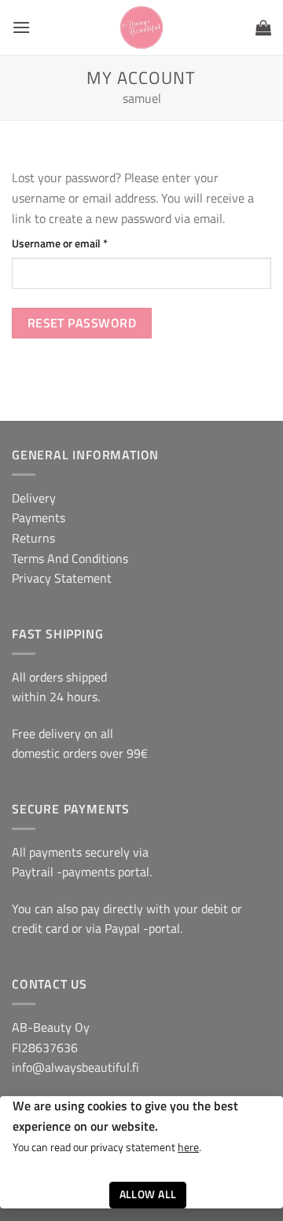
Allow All (148, 1194)
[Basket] (263, 27)
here (188, 1147)
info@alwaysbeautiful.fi (75, 1067)
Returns (33, 537)
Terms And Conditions (70, 558)
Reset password (82, 322)
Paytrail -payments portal (80, 871)
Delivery (34, 497)
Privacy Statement (62, 577)
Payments (38, 517)
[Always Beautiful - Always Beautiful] (142, 27)
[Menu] (21, 27)
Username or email (80, 243)
